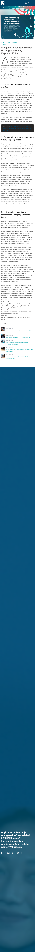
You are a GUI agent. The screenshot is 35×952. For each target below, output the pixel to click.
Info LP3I (9, 7)
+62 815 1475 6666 (13, 853)
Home (4, 7)
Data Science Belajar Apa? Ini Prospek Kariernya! (18, 337)
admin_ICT (5, 44)
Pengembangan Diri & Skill (9, 308)
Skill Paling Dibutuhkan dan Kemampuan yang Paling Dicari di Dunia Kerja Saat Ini (17, 128)
